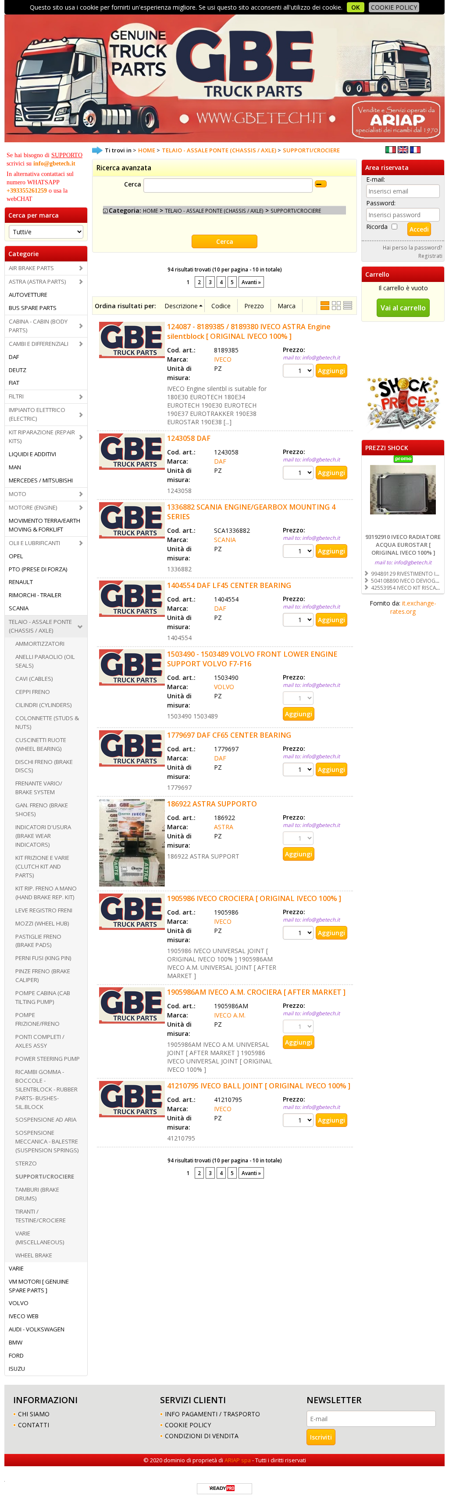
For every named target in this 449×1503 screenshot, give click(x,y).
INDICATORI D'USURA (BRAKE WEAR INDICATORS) (43, 835)
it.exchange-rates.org (413, 607)
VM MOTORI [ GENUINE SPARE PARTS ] (39, 1286)
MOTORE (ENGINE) (33, 507)
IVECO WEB (24, 1316)
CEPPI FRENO (32, 692)
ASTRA (223, 827)
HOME (150, 210)
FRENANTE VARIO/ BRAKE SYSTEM (38, 787)
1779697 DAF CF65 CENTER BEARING (229, 735)
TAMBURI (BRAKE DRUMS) (37, 1194)
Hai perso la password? (412, 247)
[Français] (415, 151)
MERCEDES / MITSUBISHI (41, 480)
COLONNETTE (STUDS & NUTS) (47, 722)
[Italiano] (391, 151)
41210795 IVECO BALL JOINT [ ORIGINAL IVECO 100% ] (258, 1086)
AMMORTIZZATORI (39, 644)
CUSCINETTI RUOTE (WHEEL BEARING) (40, 744)
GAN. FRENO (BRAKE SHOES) (41, 809)
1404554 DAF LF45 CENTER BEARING (229, 585)
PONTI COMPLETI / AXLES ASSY (39, 1041)
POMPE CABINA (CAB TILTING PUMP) (42, 997)
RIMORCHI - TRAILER (35, 595)
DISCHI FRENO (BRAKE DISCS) (44, 766)
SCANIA (19, 608)
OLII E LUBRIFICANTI (34, 543)
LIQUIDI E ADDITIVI (32, 454)
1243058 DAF (188, 438)
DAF (14, 357)
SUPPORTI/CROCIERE (44, 1176)
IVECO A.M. (230, 1015)
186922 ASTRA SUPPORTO (212, 804)
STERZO (26, 1163)
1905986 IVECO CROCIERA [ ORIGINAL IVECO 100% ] (254, 898)
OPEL (16, 556)
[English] (403, 151)
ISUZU (17, 1369)
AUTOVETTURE (28, 295)
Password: (381, 203)
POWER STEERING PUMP (47, 1059)
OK (355, 7)
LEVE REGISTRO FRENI (43, 910)
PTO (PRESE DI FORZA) (38, 569)
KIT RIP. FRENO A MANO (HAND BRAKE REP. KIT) (46, 892)
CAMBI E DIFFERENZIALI (38, 344)
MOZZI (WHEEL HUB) (42, 923)
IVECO (223, 359)
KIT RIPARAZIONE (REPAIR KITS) (42, 436)
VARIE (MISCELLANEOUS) (39, 1237)
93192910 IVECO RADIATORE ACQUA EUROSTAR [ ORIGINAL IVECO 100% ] (403, 544)
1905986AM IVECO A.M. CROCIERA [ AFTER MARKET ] (256, 992)
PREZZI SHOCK (386, 448)
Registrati (430, 255)
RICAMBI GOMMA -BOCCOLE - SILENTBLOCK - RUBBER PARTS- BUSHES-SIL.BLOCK (46, 1089)
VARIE (16, 1268)
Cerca (132, 184)
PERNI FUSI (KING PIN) (43, 958)
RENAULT (21, 582)
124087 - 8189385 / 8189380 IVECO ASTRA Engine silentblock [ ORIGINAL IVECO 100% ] (249, 331)
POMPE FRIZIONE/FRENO (37, 1019)
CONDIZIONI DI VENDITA (202, 1436)
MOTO (17, 494)
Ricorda (377, 226)
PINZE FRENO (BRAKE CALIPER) (42, 975)
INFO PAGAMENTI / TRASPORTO (212, 1414)
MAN (15, 467)
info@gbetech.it (54, 163)
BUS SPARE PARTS (33, 308)
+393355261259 (27, 190)
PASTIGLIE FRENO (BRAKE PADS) (38, 941)
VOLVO (19, 1303)
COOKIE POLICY (394, 7)
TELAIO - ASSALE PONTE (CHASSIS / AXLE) (40, 626)
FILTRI (16, 396)
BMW (15, 1342)
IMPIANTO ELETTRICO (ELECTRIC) (37, 414)
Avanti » (251, 281)
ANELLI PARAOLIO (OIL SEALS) (45, 661)
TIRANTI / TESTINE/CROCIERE (40, 1215)
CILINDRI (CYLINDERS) (43, 705)
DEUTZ (17, 370)
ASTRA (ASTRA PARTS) (37, 281)
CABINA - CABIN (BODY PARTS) (38, 325)
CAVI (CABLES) (34, 679)
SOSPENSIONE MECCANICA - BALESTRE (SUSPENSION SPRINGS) (47, 1141)
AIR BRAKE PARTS (31, 268)
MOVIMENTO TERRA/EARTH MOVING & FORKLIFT (44, 525)
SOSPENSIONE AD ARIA (45, 1119)
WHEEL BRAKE (33, 1255)
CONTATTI (33, 1425)
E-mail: (375, 179)
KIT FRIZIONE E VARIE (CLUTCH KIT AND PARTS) (42, 866)
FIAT (14, 383)
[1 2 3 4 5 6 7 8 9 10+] (299, 370)
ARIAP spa (237, 1460)
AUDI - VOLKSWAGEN (36, 1329)
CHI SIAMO (34, 1414)
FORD (16, 1355)
